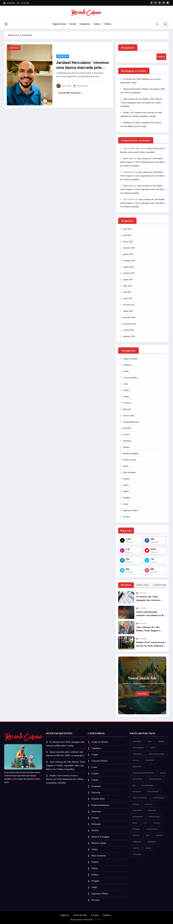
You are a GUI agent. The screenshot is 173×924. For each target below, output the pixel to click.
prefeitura (156, 823)
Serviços (126, 517)
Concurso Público (130, 378)
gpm (134, 785)
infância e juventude (139, 798)
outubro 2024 (128, 330)
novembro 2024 (129, 324)
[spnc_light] (165, 24)
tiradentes (135, 848)
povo (145, 823)
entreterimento (137, 779)
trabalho (148, 848)
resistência (159, 835)
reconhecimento (151, 829)
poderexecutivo (154, 817)
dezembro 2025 (129, 260)
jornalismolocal (158, 798)
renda (147, 835)
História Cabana (129, 460)
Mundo (72, 24)
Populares (143, 585)
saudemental (136, 842)
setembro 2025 (129, 273)
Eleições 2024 (128, 415)
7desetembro (136, 741)
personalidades (137, 817)
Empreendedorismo (131, 422)
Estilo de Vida (80, 915)
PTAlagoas (136, 829)
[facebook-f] (151, 2)
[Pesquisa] (157, 24)
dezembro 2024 (129, 317)
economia (135, 760)
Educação (127, 409)
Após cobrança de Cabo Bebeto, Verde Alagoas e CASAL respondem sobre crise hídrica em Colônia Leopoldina (141, 102)
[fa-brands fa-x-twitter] (155, 2)
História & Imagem (130, 453)
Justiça (125, 466)
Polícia (126, 485)
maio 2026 (127, 229)
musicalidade (137, 810)
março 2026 (128, 241)
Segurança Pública (130, 510)
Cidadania (84, 24)
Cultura (96, 24)
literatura (135, 804)
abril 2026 (127, 235)
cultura (152, 748)
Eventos (126, 434)
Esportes (107, 915)
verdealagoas (136, 854)
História (126, 447)
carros (149, 741)
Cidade (126, 371)
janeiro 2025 (128, 311)
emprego (163, 773)
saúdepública (151, 842)
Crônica (126, 390)
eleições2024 (136, 766)
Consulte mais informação (69, 93)
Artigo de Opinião (130, 359)
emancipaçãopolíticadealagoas (143, 773)
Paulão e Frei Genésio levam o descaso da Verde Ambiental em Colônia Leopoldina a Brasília (151, 644)
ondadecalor (152, 810)
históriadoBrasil (152, 791)
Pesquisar (127, 47)
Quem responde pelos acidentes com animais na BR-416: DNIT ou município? (151, 614)
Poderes (126, 479)
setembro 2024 (129, 336)
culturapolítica (137, 754)
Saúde (125, 504)
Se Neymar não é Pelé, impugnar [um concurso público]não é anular (148, 598)
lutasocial (148, 804)
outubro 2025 (128, 267)
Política (107, 24)
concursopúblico (138, 748)
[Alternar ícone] (6, 24)
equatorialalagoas (155, 779)
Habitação (127, 441)
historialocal (136, 791)
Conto (125, 384)
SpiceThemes (97, 920)
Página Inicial (59, 24)
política (135, 823)
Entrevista (62, 56)
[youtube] (167, 2)
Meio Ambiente (129, 472)
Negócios (64, 915)
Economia (127, 403)
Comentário (159, 585)
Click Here (142, 694)
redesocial (135, 835)
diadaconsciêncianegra (157, 754)
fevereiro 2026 (129, 248)
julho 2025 (127, 286)
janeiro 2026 (128, 254)
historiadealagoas (148, 785)
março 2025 (128, 298)
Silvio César (66, 86)
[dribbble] (159, 2)
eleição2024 (149, 760)
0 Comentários (82, 86)
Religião (126, 498)
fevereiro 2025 (129, 305)
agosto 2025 (128, 279)
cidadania (161, 741)
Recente (126, 585)
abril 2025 (127, 292)
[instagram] (163, 2)
